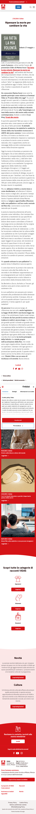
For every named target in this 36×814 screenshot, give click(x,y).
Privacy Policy (12, 802)
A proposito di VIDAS (7, 786)
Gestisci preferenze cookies (18, 804)
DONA (18, 7)
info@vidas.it (24, 763)
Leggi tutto (4, 455)
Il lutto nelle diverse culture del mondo (13, 453)
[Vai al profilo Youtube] (17, 753)
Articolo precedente (8, 380)
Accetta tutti (18, 420)
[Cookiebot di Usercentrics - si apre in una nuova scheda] (22, 387)
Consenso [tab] (5, 391)
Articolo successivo (20, 380)
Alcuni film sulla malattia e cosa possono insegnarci (17, 541)
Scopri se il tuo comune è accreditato (18, 779)
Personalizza (17, 425)
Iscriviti (18, 741)
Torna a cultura (7, 376)
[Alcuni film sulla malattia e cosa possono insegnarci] (18, 520)
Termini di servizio (15, 811)
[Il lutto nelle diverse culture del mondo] (18, 432)
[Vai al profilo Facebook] (14, 753)
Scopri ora (18, 589)
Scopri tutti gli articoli (18, 677)
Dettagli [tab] (14, 391)
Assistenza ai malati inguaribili (7, 792)
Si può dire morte (12, 117)
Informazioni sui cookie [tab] (27, 391)
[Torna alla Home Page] (3, 7)
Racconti (22, 786)
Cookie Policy (23, 802)
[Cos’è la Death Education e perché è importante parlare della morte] (18, 475)
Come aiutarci (5, 788)
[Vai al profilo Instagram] (21, 753)
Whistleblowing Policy (18, 807)
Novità (21, 791)
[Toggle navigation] (34, 7)
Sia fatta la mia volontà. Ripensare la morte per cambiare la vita (17, 70)
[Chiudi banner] (33, 386)
